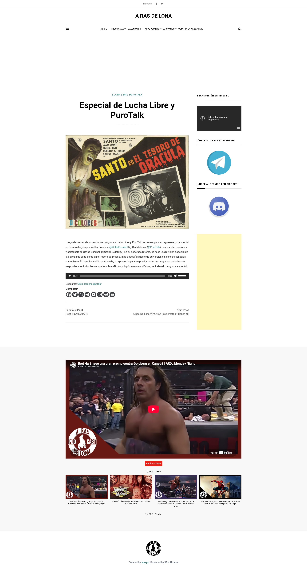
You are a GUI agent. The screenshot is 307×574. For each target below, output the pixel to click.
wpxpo (145, 562)
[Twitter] (75, 294)
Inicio (104, 29)
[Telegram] (87, 294)
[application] (127, 276)
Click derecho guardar (89, 283)
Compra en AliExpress (190, 29)
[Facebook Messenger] (93, 294)
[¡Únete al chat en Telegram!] (219, 163)
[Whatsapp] (81, 294)
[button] (157, 471)
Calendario (134, 29)
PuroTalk (135, 95)
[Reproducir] (69, 275)
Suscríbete (155, 463)
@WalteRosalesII (119, 247)
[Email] (112, 294)
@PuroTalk (154, 247)
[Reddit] (106, 294)
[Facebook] (68, 294)
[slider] (182, 275)
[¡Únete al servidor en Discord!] (219, 206)
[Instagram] (100, 294)
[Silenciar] (175, 275)
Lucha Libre (120, 95)
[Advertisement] (153, 63)
